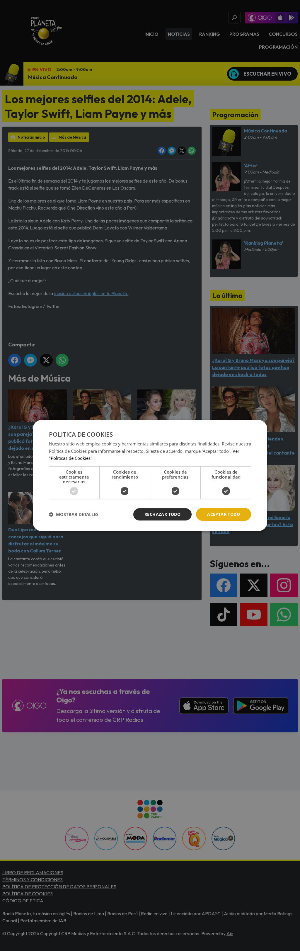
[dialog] (150, 475)
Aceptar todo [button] (223, 514)
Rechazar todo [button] (162, 514)
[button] (73, 514)
